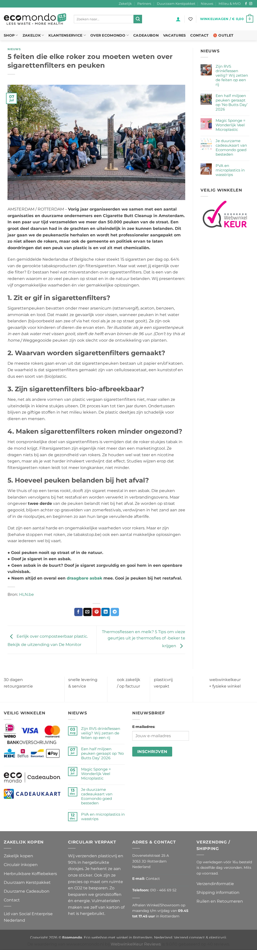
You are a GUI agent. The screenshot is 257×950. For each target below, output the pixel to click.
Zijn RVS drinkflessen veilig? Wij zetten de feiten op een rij (232, 75)
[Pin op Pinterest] (96, 612)
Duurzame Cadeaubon (26, 891)
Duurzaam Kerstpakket (176, 4)
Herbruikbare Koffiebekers (30, 873)
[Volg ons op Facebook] (245, 4)
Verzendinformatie (215, 883)
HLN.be (26, 594)
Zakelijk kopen (18, 855)
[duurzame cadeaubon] (32, 777)
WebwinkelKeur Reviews (136, 944)
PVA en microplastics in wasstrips (230, 170)
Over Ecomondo (107, 35)
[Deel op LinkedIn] (105, 612)
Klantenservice (65, 35)
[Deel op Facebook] (78, 612)
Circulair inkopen (21, 864)
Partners (144, 4)
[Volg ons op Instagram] (250, 4)
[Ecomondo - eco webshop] (35, 19)
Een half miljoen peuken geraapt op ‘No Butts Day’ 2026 (231, 102)
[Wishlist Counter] (190, 19)
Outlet (225, 35)
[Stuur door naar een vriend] (87, 612)
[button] (178, 19)
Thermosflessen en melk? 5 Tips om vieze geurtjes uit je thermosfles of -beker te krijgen (143, 638)
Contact (199, 35)
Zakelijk (125, 4)
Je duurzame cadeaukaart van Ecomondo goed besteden (231, 148)
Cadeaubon (146, 35)
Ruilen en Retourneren (220, 901)
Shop (9, 35)
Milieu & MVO (230, 4)
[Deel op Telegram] (115, 612)
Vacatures (174, 35)
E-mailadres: (143, 726)
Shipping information (218, 892)
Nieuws (207, 4)
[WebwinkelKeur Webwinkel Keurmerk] (225, 214)
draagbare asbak (84, 578)
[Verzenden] (138, 19)
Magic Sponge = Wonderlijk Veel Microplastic (230, 125)
